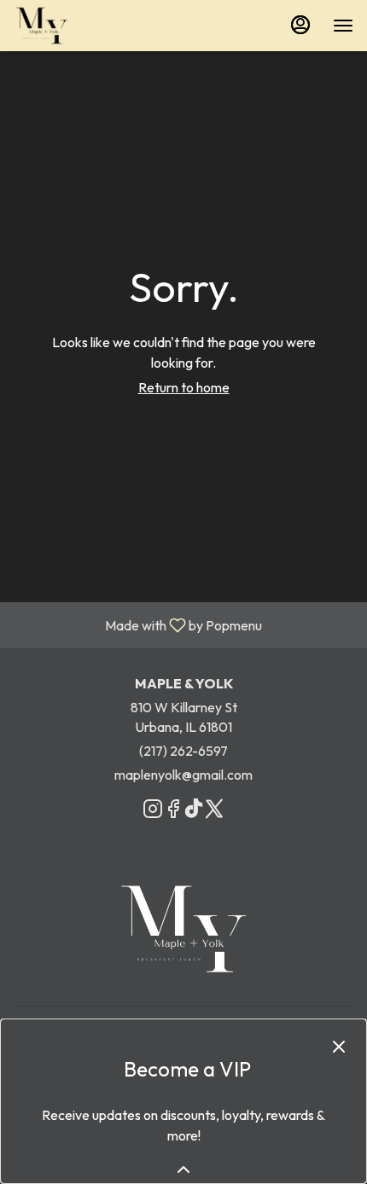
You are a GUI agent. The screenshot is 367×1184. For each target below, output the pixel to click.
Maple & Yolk (183, 929)
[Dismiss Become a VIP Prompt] (338, 1046)
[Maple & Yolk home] (90, 25)
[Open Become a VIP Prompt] (183, 1169)
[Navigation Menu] (343, 25)
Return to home (184, 387)
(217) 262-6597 (183, 750)
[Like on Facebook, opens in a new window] (173, 811)
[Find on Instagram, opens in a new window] (153, 811)
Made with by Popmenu (137, 624)
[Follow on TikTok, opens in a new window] (194, 811)
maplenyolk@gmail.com (183, 774)
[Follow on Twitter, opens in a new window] (214, 811)
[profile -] (300, 25)
